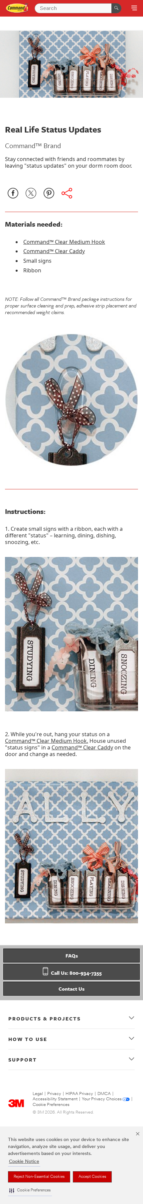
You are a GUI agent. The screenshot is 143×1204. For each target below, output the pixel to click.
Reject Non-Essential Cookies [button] (39, 1177)
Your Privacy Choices (102, 1099)
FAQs (72, 955)
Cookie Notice (24, 1161)
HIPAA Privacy (79, 1094)
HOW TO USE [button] (27, 1039)
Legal (38, 1094)
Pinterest (49, 193)
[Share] (67, 193)
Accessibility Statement (55, 1099)
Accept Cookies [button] (92, 1177)
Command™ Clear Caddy (54, 251)
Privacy (54, 1094)
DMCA (104, 1094)
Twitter (31, 193)
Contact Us (71, 988)
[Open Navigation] (134, 8)
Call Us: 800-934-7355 (76, 972)
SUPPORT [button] (22, 1059)
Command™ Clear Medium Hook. (46, 740)
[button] (30, 1190)
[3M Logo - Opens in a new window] (17, 8)
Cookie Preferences (51, 1105)
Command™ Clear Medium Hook (64, 242)
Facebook (13, 193)
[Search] (116, 8)
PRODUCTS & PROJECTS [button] (44, 1018)
